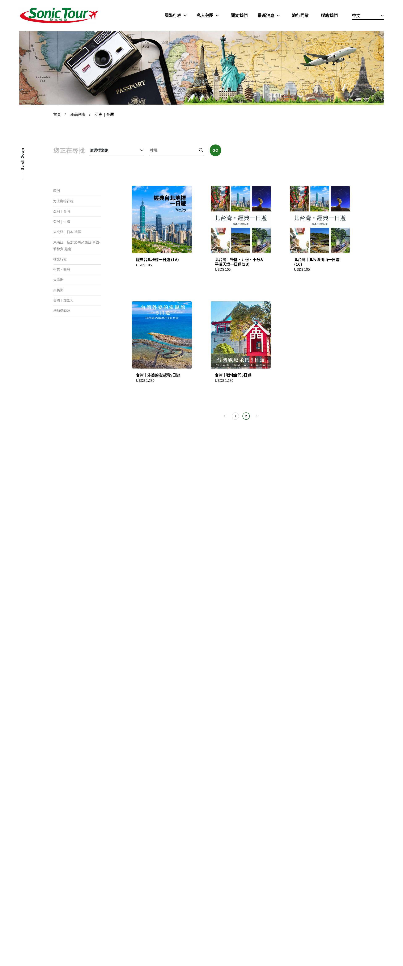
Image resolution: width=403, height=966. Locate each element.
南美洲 (58, 290)
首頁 (57, 114)
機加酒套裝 (61, 310)
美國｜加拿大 (63, 300)
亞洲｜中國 (61, 221)
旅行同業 (300, 15)
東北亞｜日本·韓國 (67, 232)
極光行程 (60, 259)
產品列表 (77, 114)
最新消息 (266, 15)
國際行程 (173, 15)
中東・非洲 (61, 269)
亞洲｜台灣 (104, 114)
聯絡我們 (329, 15)
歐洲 (56, 191)
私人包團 (205, 15)
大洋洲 (58, 280)
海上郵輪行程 (63, 201)
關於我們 (239, 15)
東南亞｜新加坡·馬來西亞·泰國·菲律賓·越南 (76, 245)
